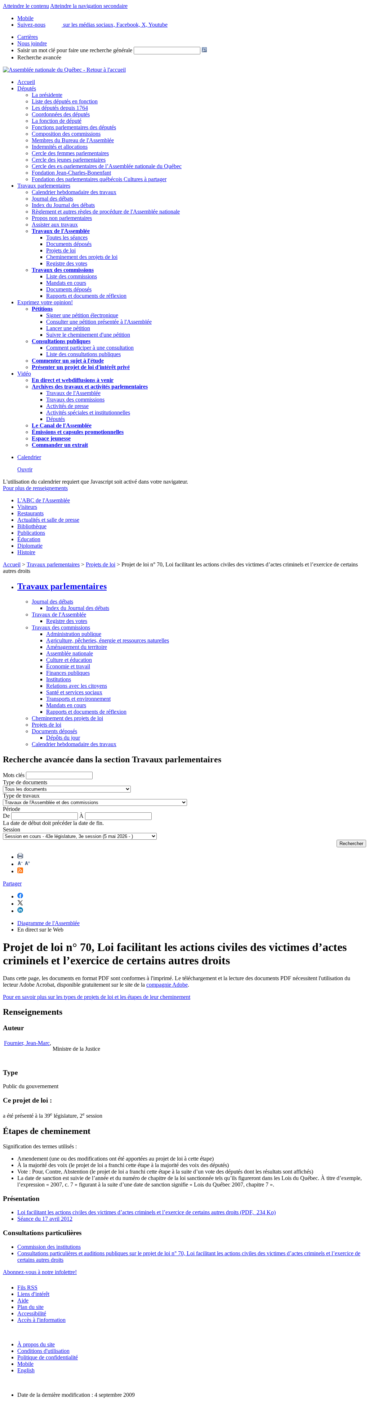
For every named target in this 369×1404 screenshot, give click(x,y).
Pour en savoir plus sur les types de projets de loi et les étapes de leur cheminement (96, 997)
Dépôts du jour (63, 738)
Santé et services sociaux (74, 692)
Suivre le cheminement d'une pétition (88, 335)
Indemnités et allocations (60, 147)
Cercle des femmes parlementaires (70, 153)
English (26, 1370)
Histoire (26, 552)
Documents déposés (69, 244)
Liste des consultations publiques (83, 354)
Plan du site (30, 1307)
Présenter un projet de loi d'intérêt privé (81, 367)
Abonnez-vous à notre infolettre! (40, 1272)
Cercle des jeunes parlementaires (69, 160)
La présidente (47, 95)
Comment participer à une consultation (90, 348)
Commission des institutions (49, 1247)
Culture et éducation (69, 660)
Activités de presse (67, 406)
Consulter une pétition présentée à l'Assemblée (99, 322)
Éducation (28, 539)
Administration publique (73, 634)
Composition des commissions (66, 134)
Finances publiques (68, 673)
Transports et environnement (78, 699)
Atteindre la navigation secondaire (89, 6)
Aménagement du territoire (76, 647)
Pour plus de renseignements (35, 488)
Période (11, 809)
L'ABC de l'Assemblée (43, 500)
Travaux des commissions (63, 270)
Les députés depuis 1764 (60, 108)
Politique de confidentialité (47, 1357)
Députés (26, 88)
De (6, 816)
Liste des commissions (71, 276)
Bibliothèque (31, 526)
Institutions (58, 679)
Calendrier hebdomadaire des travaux (74, 192)
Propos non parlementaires (62, 218)
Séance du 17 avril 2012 (44, 1219)
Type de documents (25, 782)
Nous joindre (32, 43)
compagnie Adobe (167, 985)
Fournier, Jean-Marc (27, 1043)
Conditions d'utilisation (43, 1351)
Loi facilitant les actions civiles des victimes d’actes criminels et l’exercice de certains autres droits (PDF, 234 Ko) (146, 1212)
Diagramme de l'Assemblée (48, 923)
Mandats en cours (66, 283)
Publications (31, 533)
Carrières (27, 37)
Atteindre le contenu (26, 6)
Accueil (26, 82)
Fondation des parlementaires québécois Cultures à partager (99, 179)
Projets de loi (61, 250)
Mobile (25, 1364)
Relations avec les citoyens (76, 686)
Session (11, 829)
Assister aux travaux (55, 224)
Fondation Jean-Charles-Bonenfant (71, 173)
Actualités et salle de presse (48, 520)
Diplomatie (30, 546)
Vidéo (24, 374)
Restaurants (30, 513)
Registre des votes (66, 263)
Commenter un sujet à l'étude (68, 361)
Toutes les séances (67, 237)
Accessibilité (31, 1313)
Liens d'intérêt (33, 1294)
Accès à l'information (41, 1320)
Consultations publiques (61, 341)
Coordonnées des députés (61, 114)
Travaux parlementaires (43, 186)
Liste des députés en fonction (65, 101)
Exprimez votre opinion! (45, 302)
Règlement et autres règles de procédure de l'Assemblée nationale (106, 211)
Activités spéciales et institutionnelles (88, 412)
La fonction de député (56, 121)
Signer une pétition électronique (82, 315)
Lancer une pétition (68, 328)
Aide (22, 1300)
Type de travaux (21, 796)
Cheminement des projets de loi (81, 257)
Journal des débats (52, 199)
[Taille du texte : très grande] (27, 864)
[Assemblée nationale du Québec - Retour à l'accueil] (64, 70)
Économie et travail (68, 666)
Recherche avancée (39, 57)
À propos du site (36, 1344)
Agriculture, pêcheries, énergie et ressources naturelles (107, 640)
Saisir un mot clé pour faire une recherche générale (74, 50)
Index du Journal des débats (63, 205)
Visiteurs (27, 507)
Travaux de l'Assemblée (61, 231)
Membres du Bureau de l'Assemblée (73, 140)
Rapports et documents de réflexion (86, 296)
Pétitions (42, 309)
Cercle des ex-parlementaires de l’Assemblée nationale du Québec (107, 166)
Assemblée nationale (69, 653)
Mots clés (14, 775)
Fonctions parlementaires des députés (74, 127)
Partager (12, 883)
